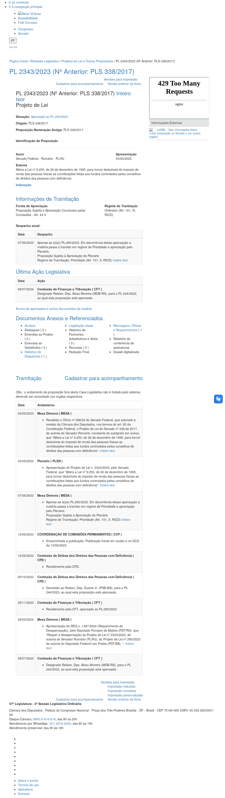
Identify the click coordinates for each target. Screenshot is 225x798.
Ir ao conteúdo (19, 2)
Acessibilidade (28, 18)
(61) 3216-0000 (60, 723)
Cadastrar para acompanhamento (80, 83)
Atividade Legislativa (44, 61)
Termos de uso (28, 785)
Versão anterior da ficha (124, 83)
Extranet (24, 793)
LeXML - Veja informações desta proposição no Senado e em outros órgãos (174, 133)
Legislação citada (81, 325)
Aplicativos (25, 789)
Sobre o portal (28, 780)
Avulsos (30, 325)
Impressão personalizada (125, 695)
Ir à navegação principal (25, 6)
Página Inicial (18, 61)
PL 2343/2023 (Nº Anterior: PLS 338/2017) (71, 71)
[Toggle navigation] (11, 47)
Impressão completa (122, 690)
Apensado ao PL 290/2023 (49, 116)
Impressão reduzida (121, 686)
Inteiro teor (120, 260)
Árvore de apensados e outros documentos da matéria (54, 308)
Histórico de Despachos (33, 354)
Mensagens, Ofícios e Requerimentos (127, 327)
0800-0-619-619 (44, 719)
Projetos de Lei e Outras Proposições (87, 61)
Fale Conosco (27, 22)
